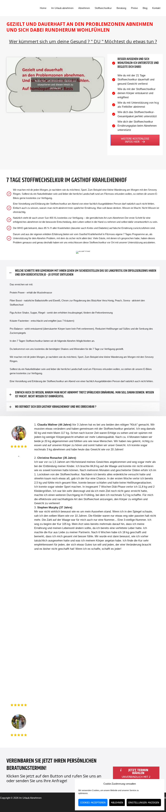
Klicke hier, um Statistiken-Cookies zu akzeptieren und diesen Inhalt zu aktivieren (55, 85)
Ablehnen (117, 802)
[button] (135, 140)
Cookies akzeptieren (93, 802)
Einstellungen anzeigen (143, 802)
